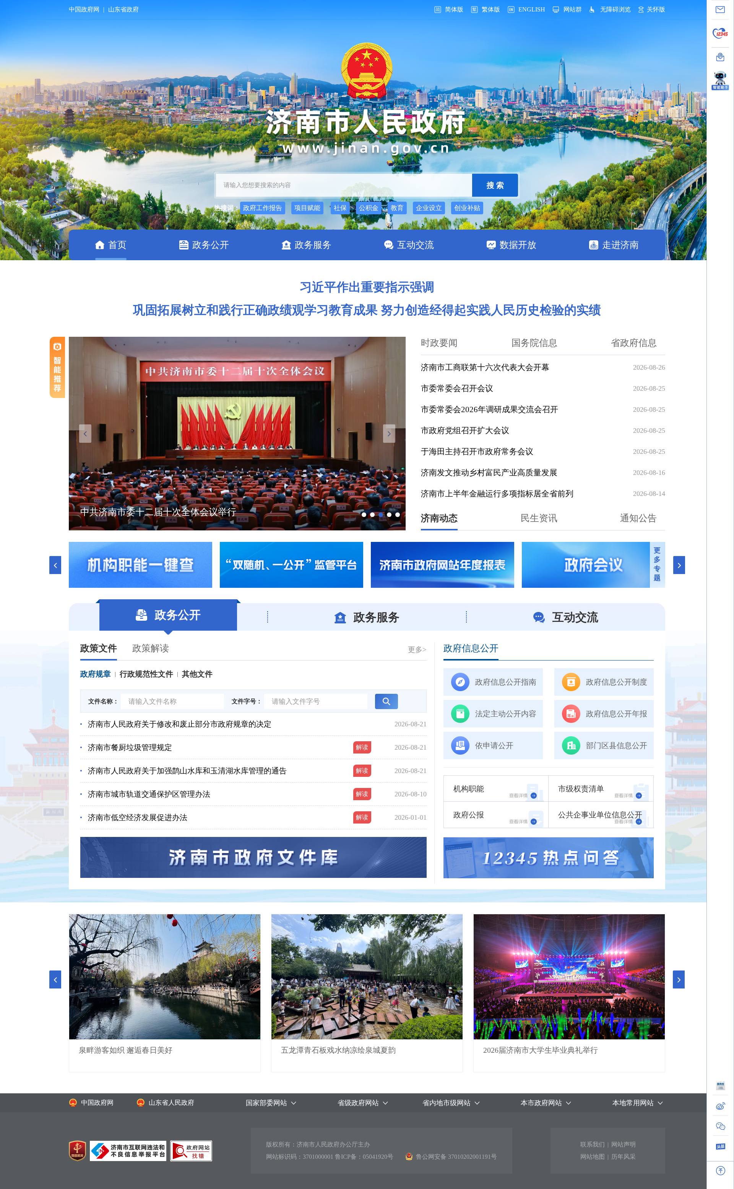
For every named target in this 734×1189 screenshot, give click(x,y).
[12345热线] (720, 33)
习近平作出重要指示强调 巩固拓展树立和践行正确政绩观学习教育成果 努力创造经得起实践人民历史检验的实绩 (367, 298)
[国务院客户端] (720, 1087)
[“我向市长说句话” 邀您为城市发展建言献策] (140, 565)
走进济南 (620, 245)
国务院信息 (534, 343)
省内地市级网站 (446, 1103)
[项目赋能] (291, 565)
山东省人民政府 (171, 1102)
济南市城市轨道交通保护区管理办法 (149, 794)
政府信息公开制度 (616, 682)
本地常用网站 (633, 1103)
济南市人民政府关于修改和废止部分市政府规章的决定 (179, 724)
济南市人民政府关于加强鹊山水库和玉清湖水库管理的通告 (187, 771)
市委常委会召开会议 (457, 388)
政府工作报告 (262, 208)
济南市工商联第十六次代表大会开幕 (485, 367)
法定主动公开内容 (505, 713)
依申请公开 (494, 745)
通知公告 (638, 518)
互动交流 (415, 245)
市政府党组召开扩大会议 (465, 430)
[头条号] (720, 1148)
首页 (117, 245)
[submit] (495, 185)
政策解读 (150, 648)
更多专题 (657, 564)
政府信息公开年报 (616, 713)
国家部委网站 (266, 1103)
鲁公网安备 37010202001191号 (456, 1156)
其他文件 (197, 674)
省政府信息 (634, 343)
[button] (55, 979)
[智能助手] (720, 78)
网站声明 (623, 1144)
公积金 (368, 208)
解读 (362, 747)
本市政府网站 (541, 1103)
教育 (397, 208)
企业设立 (429, 208)
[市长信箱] (720, 9)
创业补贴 (467, 208)
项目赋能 (307, 208)
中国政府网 (84, 9)
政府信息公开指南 (505, 682)
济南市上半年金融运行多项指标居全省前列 (497, 493)
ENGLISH (531, 9)
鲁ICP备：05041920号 (364, 1156)
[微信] (720, 1128)
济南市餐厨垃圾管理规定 (130, 747)
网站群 (572, 9)
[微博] (720, 1108)
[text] (344, 185)
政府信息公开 (471, 648)
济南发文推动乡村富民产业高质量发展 (489, 472)
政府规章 (95, 674)
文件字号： (247, 701)
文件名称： (103, 701)
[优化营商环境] (442, 565)
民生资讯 (539, 518)
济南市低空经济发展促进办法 (137, 817)
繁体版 (491, 9)
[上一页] (55, 565)
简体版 (454, 9)
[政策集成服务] (593, 565)
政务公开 (210, 245)
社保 (340, 208)
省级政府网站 (358, 1103)
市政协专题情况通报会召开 (135, 512)
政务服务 (313, 245)
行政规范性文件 (146, 674)
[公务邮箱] (720, 57)
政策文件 (98, 648)
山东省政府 (123, 9)
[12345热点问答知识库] (548, 857)
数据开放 (518, 245)
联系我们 (592, 1144)
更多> (417, 650)
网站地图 (592, 1156)
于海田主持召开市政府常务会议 (477, 451)
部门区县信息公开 (616, 745)
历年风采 (623, 1156)
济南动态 (439, 518)
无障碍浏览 (615, 9)
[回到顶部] (720, 1170)
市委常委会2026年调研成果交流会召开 (489, 409)
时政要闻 (439, 343)
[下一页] (679, 565)
